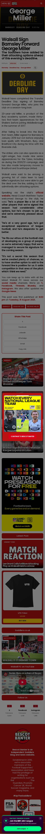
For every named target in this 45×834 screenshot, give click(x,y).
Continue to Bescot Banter (22, 436)
